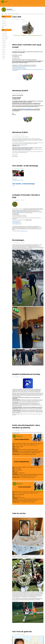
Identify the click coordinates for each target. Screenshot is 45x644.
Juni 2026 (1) (4, 31)
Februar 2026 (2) (5, 37)
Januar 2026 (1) (5, 38)
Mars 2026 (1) (4, 35)
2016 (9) (3, 56)
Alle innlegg (4, 18)
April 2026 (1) (4, 33)
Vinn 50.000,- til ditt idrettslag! (25, 166)
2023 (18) (3, 44)
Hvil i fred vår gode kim (22, 632)
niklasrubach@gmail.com (16, 222)
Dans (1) (3, 20)
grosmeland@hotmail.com (17, 223)
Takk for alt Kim (19, 513)
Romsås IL (17, 19)
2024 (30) (4, 42)
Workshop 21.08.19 (20, 132)
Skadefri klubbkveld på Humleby (26, 374)
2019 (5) (3, 51)
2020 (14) (3, 49)
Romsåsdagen (18, 240)
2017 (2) (3, 54)
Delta (13, 185)
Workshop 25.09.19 (20, 91)
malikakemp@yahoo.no (16, 221)
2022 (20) (4, 45)
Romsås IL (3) (4, 25)
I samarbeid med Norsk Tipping (17, 180)
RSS (3, 27)
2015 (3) (3, 58)
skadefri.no (25, 391)
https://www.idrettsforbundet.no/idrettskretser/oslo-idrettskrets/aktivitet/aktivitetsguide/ (24, 67)
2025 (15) (3, 40)
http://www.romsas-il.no (11, 10)
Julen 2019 (16, 17)
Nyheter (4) (4, 23)
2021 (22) (3, 47)
